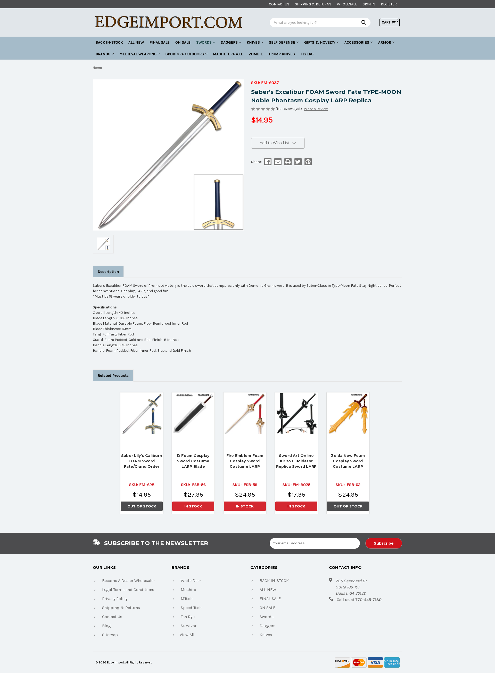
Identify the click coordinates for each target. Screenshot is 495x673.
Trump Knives (282, 54)
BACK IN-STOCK (109, 42)
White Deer (191, 580)
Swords (204, 42)
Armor (384, 42)
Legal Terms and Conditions (128, 589)
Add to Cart (193, 412)
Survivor (188, 625)
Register (389, 4)
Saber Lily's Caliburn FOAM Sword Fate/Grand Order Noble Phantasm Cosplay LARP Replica (141, 461)
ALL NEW (136, 42)
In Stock (193, 506)
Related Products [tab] (113, 375)
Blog (106, 625)
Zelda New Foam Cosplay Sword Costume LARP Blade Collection (348, 461)
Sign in (369, 4)
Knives (253, 42)
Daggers (229, 42)
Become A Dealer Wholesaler (128, 580)
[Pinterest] (307, 161)
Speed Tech (191, 607)
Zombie (256, 54)
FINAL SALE (160, 42)
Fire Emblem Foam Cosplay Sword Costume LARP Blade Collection (244, 461)
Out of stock (141, 414)
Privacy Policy (114, 598)
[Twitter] (297, 161)
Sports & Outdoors (185, 54)
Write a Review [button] (316, 109)
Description (108, 271)
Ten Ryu (188, 616)
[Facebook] (267, 161)
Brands (103, 54)
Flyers (307, 54)
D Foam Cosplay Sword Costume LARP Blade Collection (193, 461)
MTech (187, 598)
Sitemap (110, 634)
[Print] (287, 161)
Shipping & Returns (313, 4)
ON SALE (183, 42)
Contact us (279, 4)
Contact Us (112, 616)
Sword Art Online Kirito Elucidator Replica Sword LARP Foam (296, 461)
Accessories (356, 42)
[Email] (277, 161)
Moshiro (188, 589)
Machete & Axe (228, 54)
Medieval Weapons (137, 54)
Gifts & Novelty (319, 42)
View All (187, 634)
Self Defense (282, 42)
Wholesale (347, 4)
